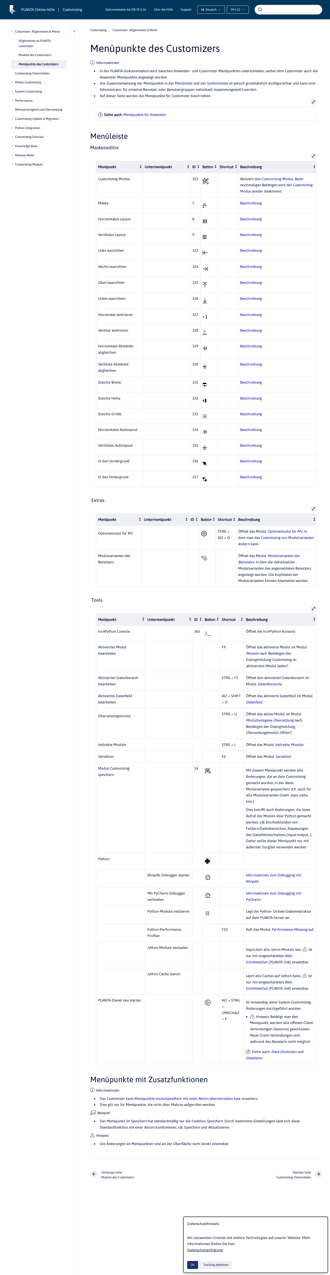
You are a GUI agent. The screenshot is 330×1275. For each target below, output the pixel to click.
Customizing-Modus (277, 179)
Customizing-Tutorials (29, 137)
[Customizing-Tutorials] (12, 137)
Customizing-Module (29, 164)
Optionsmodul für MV (284, 531)
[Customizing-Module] (12, 164)
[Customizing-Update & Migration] (12, 119)
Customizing (72, 9)
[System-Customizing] (12, 91)
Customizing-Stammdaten (32, 73)
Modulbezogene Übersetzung (270, 720)
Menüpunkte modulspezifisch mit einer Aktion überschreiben (184, 1098)
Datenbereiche (269, 684)
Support (186, 9)
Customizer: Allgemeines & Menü (37, 31)
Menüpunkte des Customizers (38, 64)
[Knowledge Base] (12, 146)
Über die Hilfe (163, 9)
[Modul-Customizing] (12, 82)
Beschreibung (251, 203)
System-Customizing (28, 91)
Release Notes (24, 155)
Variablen (283, 756)
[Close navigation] (74, 31)
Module (252, 653)
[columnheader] (119, 167)
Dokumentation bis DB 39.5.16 (125, 9)
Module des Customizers (35, 55)
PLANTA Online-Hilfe (38, 9)
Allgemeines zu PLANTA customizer (35, 43)
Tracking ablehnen (216, 1265)
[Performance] (12, 100)
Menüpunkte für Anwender (144, 115)
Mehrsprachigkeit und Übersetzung (38, 109)
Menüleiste (184, 83)
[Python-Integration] (12, 128)
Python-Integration (27, 128)
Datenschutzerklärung (205, 1250)
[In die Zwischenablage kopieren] (88, 135)
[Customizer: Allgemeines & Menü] (12, 32)
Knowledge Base (26, 146)
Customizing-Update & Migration (37, 119)
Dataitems (254, 1058)
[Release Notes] (12, 155)
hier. (249, 801)
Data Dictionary (284, 1052)
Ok (193, 1265)
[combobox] (288, 9)
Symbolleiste (217, 83)
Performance (24, 100)
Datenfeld (254, 702)
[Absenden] (260, 10)
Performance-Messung (290, 929)
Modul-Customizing (28, 82)
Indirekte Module (289, 745)
